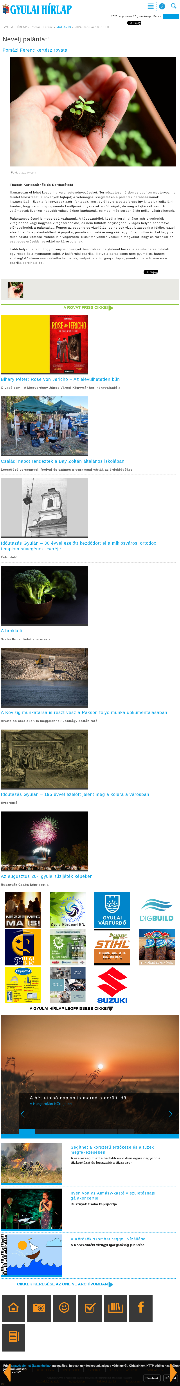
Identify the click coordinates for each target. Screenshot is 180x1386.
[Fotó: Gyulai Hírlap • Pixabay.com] (15, 297)
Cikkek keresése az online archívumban (62, 1284)
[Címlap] (13, 1314)
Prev (25, 1117)
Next (173, 1117)
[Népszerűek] (64, 1314)
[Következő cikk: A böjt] (7, 1373)
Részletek (152, 1378)
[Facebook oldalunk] (141, 1314)
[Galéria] (39, 1314)
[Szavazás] (90, 1314)
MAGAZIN (63, 27)
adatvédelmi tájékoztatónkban (31, 1365)
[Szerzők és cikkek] (13, 1344)
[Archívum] (115, 1314)
